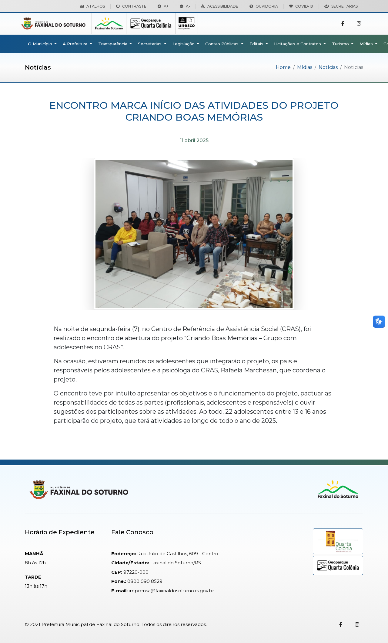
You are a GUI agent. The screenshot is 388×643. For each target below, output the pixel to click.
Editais (257, 43)
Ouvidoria (267, 6)
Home (283, 67)
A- (188, 6)
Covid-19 (304, 6)
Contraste (134, 6)
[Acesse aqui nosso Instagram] (359, 24)
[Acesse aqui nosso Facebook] (343, 24)
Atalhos (95, 6)
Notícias (328, 67)
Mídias (367, 43)
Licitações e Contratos (298, 43)
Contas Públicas (222, 43)
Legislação (184, 43)
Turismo (341, 43)
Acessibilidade (222, 6)
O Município (40, 43)
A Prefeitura (76, 43)
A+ (166, 6)
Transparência (113, 43)
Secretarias (344, 6)
